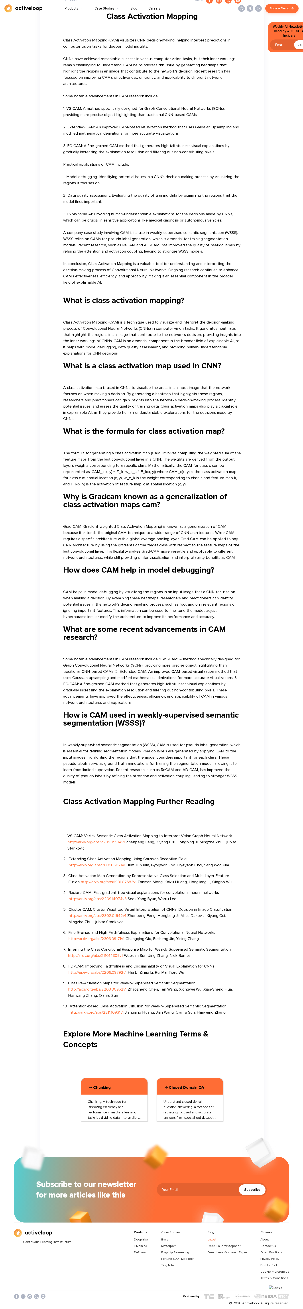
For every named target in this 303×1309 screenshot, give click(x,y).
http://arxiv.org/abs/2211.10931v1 (97, 1012)
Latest (212, 1239)
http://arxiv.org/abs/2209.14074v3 (98, 898)
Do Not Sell (268, 1265)
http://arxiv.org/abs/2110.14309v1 (95, 955)
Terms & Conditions (274, 1278)
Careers (154, 8)
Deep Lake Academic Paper (227, 1252)
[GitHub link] (241, 8)
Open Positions (271, 1252)
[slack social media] (43, 1296)
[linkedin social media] (23, 1296)
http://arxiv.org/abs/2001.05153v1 (97, 865)
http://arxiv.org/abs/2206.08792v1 (97, 972)
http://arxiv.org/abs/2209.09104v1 (96, 842)
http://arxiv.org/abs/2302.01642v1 (97, 915)
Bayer (165, 1239)
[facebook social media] (16, 1296)
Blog (134, 8)
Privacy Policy (269, 1259)
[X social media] (36, 1296)
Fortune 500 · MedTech (177, 1259)
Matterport (168, 1246)
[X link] (250, 8)
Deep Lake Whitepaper (224, 1246)
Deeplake (141, 1239)
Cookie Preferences (274, 1272)
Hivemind (140, 1246)
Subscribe (252, 1189)
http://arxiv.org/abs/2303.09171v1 (96, 938)
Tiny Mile (167, 1265)
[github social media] (29, 1296)
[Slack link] (258, 8)
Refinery (140, 1252)
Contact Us (268, 1246)
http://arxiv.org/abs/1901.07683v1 (109, 881)
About (264, 1239)
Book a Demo (279, 8)
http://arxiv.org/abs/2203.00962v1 (97, 989)
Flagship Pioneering (175, 1252)
